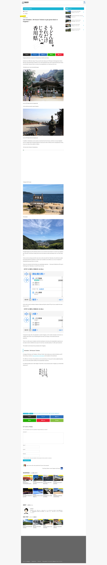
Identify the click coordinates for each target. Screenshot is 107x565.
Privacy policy (44, 561)
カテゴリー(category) (26, 561)
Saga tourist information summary (75, 25)
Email (24, 449)
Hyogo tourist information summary (75, 30)
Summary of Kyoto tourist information (76, 21)
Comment (25, 431)
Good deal (36, 413)
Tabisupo (54, 561)
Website (24, 453)
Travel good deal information (44, 413)
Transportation (52, 413)
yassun (31, 508)
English (26, 11)
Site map (39, 561)
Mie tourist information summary (77, 16)
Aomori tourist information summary (76, 12)
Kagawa (31, 413)
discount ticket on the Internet (38, 355)
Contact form (34, 561)
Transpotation (26, 413)
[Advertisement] (43, 395)
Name (24, 445)
